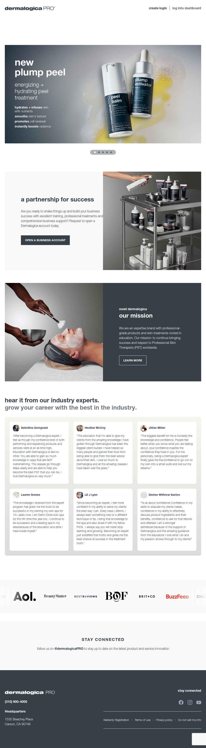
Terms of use (142, 720)
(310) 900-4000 (16, 702)
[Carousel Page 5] (111, 152)
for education (15, 22)
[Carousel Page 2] (99, 152)
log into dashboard (186, 8)
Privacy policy (164, 720)
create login (158, 8)
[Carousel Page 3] (103, 152)
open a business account (45, 240)
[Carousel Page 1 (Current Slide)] (95, 152)
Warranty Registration (116, 720)
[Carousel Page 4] (107, 152)
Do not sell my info (189, 720)
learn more (132, 360)
